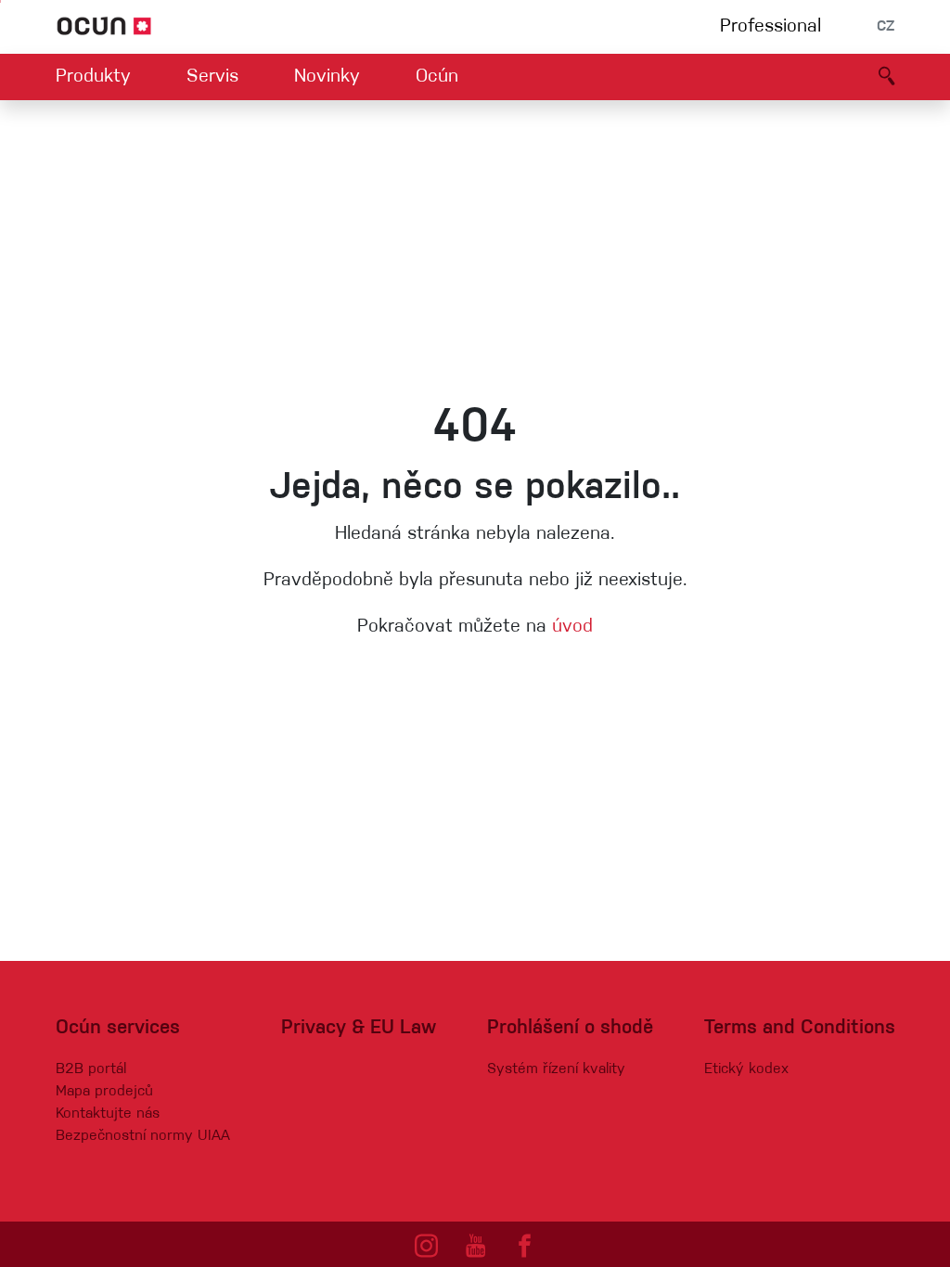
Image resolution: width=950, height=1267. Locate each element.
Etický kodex (746, 1069)
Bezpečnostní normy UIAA (143, 1136)
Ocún (437, 77)
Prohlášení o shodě (570, 1028)
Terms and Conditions (799, 1028)
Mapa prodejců (104, 1091)
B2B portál (91, 1069)
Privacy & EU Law (358, 1028)
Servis (212, 77)
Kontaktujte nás (108, 1114)
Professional (770, 27)
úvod (572, 627)
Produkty (93, 77)
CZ (885, 26)
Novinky (327, 77)
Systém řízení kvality (556, 1069)
